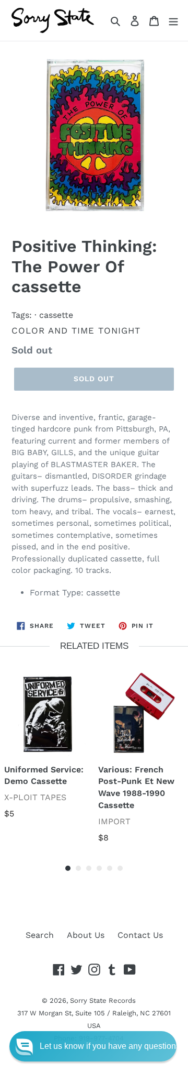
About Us (85, 935)
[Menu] (173, 20)
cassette (56, 315)
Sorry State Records (103, 1000)
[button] (93, 1046)
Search (40, 935)
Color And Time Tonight (75, 330)
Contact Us (140, 935)
